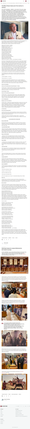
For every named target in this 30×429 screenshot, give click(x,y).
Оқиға (1, 410)
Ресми (13, 237)
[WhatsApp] (4, 239)
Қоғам (16, 237)
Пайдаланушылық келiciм (19, 410)
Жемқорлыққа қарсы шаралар (19, 414)
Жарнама (2, 423)
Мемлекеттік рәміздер (19, 413)
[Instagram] (2, 239)
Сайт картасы (2, 420)
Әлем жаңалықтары (15, 394)
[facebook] (21, 406)
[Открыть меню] (28, 1)
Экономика (2, 414)
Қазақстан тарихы (4, 237)
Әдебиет (9, 237)
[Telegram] (6, 239)
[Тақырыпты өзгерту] (26, 1)
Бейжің (20, 394)
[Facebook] (8, 239)
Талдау (1, 413)
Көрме (9, 394)
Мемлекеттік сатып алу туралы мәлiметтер (21, 416)
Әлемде (2, 416)
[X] (10, 239)
